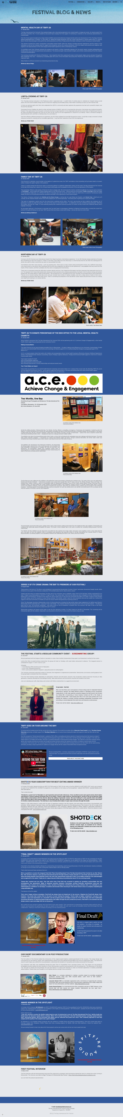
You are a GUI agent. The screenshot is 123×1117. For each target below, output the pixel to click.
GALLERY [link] (90, 2)
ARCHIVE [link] (115, 2)
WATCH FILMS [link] (107, 2)
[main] (61, 12)
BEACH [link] (98, 2)
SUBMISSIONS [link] (80, 2)
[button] (121, 2)
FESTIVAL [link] (71, 2)
